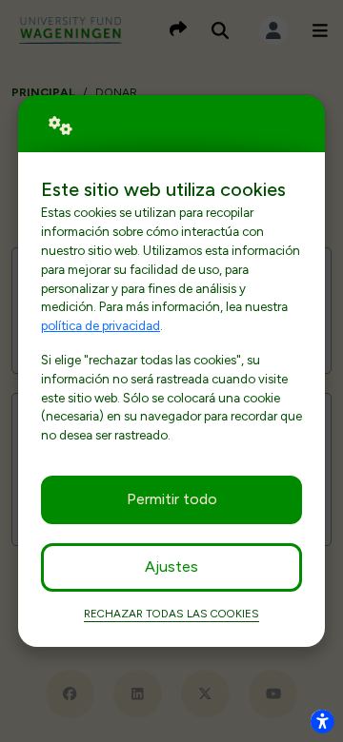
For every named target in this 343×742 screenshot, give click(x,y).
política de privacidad (100, 325)
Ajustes (171, 566)
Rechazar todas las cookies (171, 613)
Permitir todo (172, 499)
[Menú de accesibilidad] (322, 721)
